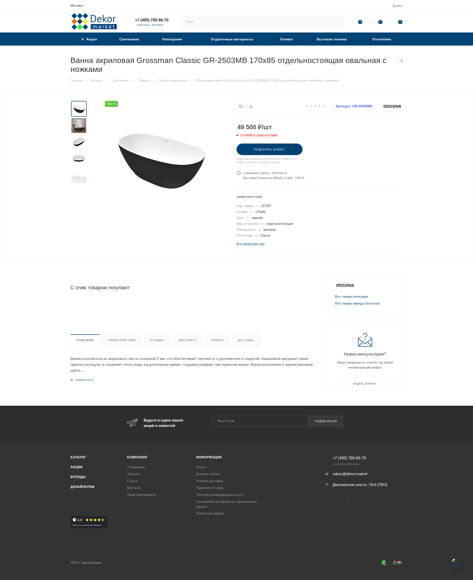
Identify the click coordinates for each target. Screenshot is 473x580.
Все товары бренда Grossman (357, 303)
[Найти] (338, 22)
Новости (133, 474)
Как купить (188, 340)
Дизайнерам (82, 487)
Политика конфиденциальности (219, 495)
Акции (76, 467)
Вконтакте (330, 501)
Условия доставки (209, 481)
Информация (209, 457)
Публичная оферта (210, 513)
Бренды (78, 477)
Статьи (132, 481)
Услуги (201, 467)
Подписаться (326, 421)
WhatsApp (343, 501)
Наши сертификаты (141, 495)
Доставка (246, 340)
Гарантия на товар (209, 488)
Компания (137, 457)
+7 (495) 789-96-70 (152, 20)
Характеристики (121, 340)
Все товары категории (351, 296)
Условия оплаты (208, 474)
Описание (85, 340)
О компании (136, 467)
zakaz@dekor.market (350, 474)
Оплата (217, 340)
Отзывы (157, 340)
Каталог (78, 457)
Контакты (134, 488)
